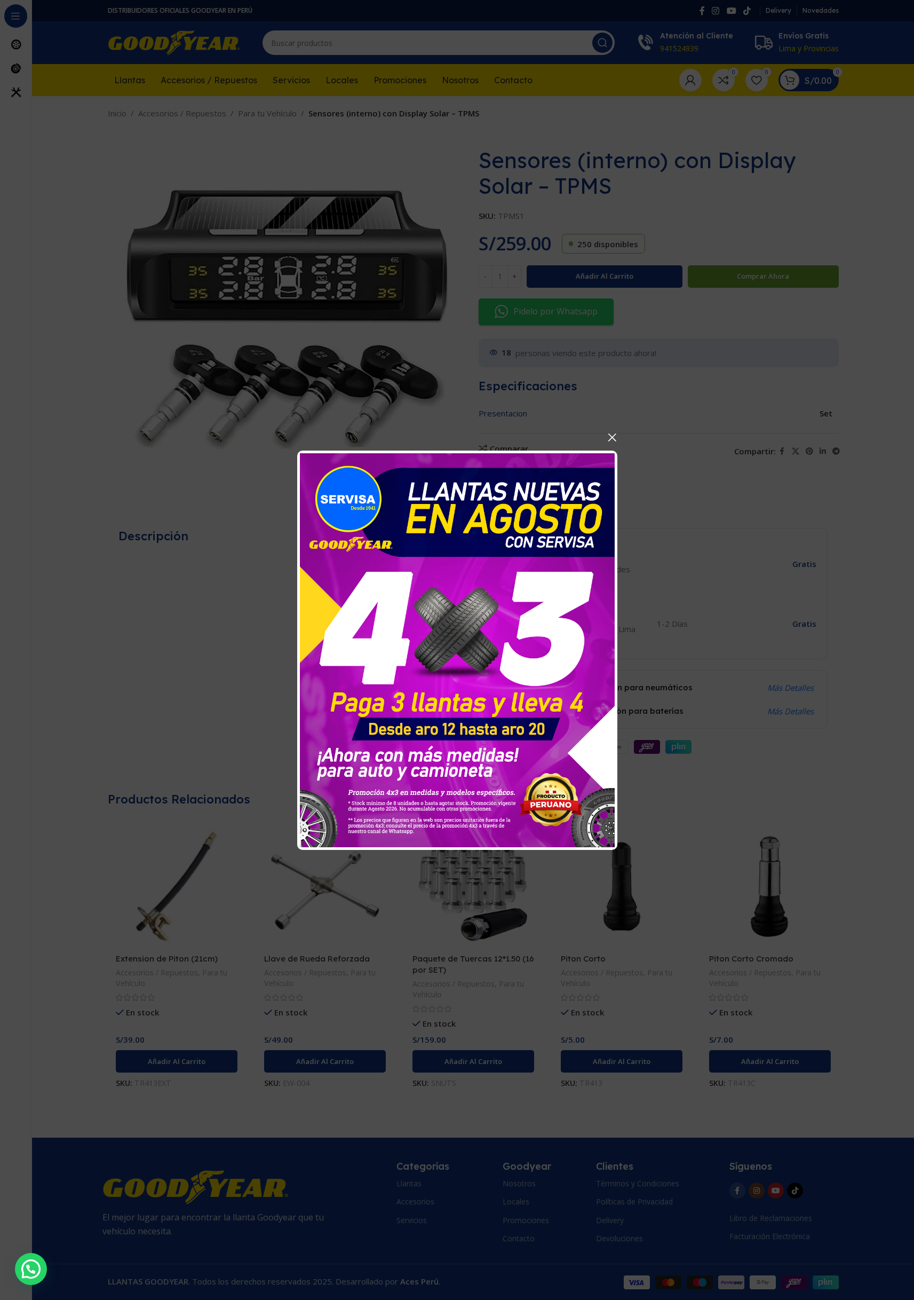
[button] (31, 1269)
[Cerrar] (612, 437)
